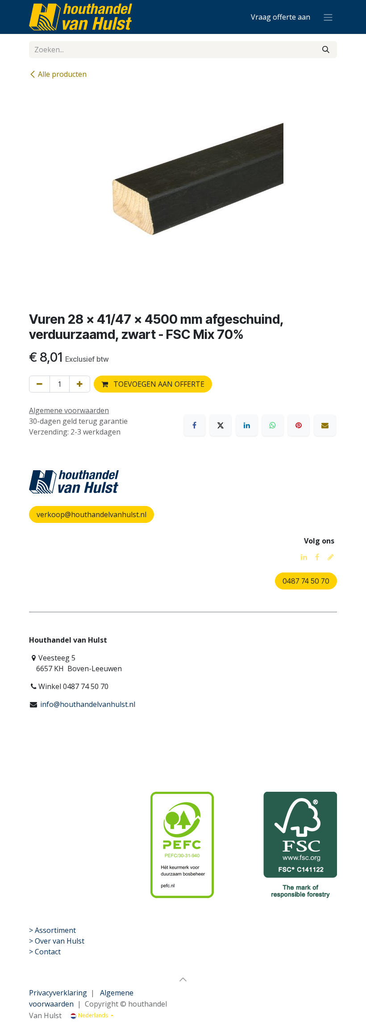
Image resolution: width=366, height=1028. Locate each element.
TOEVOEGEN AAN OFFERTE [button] (158, 384)
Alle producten (62, 74)
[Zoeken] (326, 49)
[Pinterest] (298, 425)
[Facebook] (194, 425)
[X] (220, 425)
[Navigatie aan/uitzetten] (328, 17)
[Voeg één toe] (79, 384)
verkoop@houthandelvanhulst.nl (91, 514)
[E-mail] (325, 425)
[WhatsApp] (272, 425)
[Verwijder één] (39, 384)
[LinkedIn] (247, 425)
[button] (183, 979)
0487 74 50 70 (306, 581)
